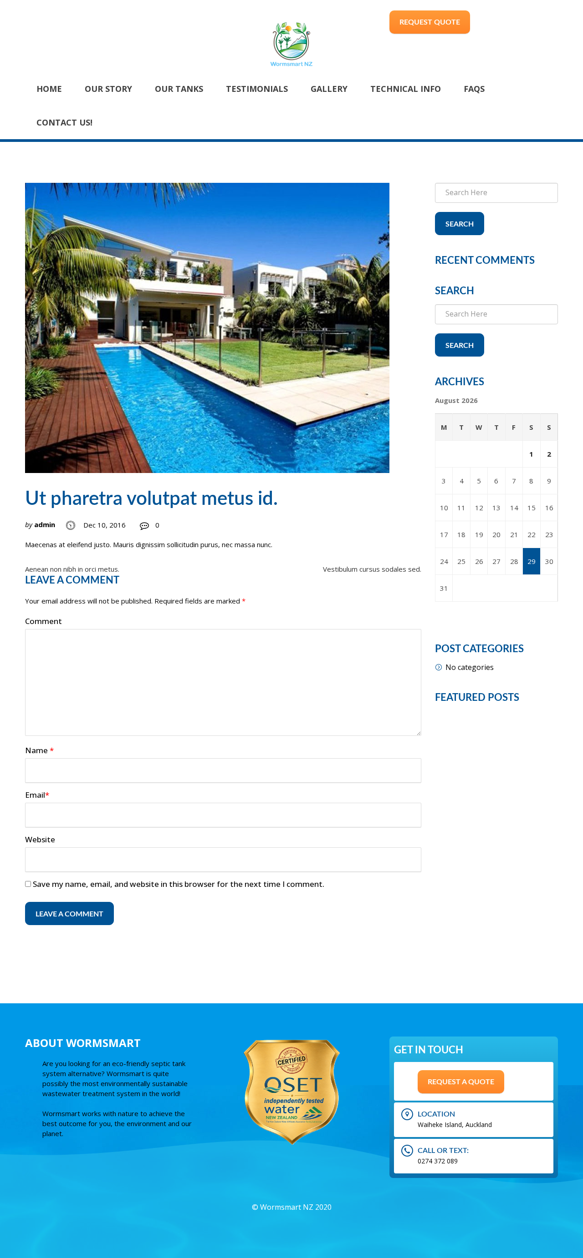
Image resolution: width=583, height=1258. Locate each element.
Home (49, 88)
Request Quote (429, 22)
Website (40, 839)
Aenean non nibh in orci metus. (72, 569)
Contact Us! (64, 122)
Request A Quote (461, 1082)
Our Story (108, 88)
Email (37, 795)
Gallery (329, 88)
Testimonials (257, 88)
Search (459, 224)
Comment (43, 621)
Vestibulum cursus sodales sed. (372, 569)
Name (39, 750)
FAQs (474, 88)
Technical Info (405, 88)
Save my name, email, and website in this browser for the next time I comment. (178, 884)
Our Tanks (179, 88)
